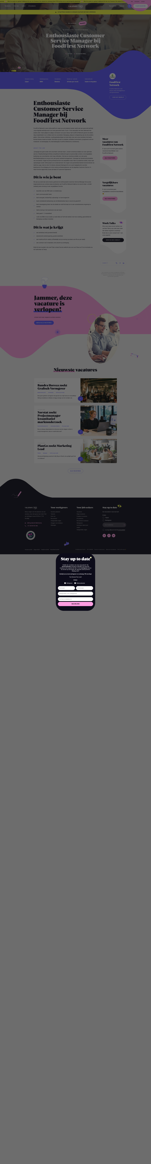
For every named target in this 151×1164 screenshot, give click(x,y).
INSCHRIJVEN (75, 604)
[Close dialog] (90, 557)
